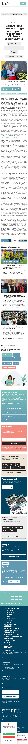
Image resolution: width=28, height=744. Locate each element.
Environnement (12, 618)
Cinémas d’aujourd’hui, (20, 99)
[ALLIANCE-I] (14, 17)
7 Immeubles (18, 527)
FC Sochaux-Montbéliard (9, 261)
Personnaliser (8, 740)
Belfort (15, 52)
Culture (14, 22)
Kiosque (7, 642)
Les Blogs (8, 622)
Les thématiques (11, 608)
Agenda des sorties (13, 636)
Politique (10, 610)
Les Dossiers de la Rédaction (12, 631)
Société (4, 322)
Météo (7, 645)
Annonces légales (12, 634)
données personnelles (17, 448)
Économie (10, 612)
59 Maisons (6, 530)
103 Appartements (8, 527)
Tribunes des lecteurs (10, 625)
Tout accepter (8, 733)
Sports (16, 261)
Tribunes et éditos (12, 628)
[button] (3, 89)
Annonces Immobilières (10, 639)
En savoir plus (5, 419)
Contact (8, 647)
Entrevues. (18, 100)
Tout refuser (9, 737)
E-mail (3, 437)
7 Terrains (14, 530)
